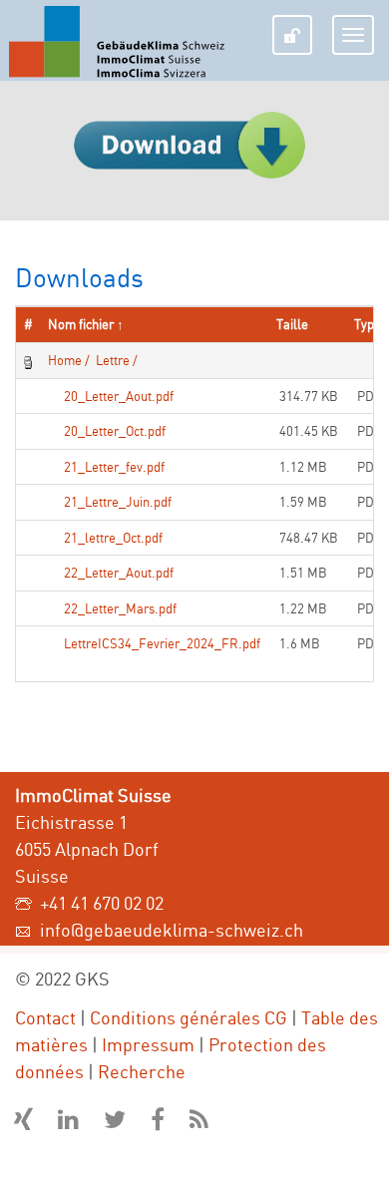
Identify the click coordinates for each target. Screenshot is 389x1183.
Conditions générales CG (188, 1017)
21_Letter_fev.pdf (114, 467)
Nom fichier (81, 324)
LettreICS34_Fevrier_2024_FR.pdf (162, 643)
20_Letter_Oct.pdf (115, 431)
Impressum (148, 1044)
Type (367, 324)
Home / (69, 360)
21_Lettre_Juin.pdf (118, 502)
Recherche (142, 1071)
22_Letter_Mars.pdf (120, 608)
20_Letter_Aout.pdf (119, 396)
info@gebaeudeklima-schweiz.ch (171, 930)
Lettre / (115, 360)
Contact (45, 1017)
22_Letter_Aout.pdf (119, 573)
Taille (292, 324)
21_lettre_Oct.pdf (113, 538)
